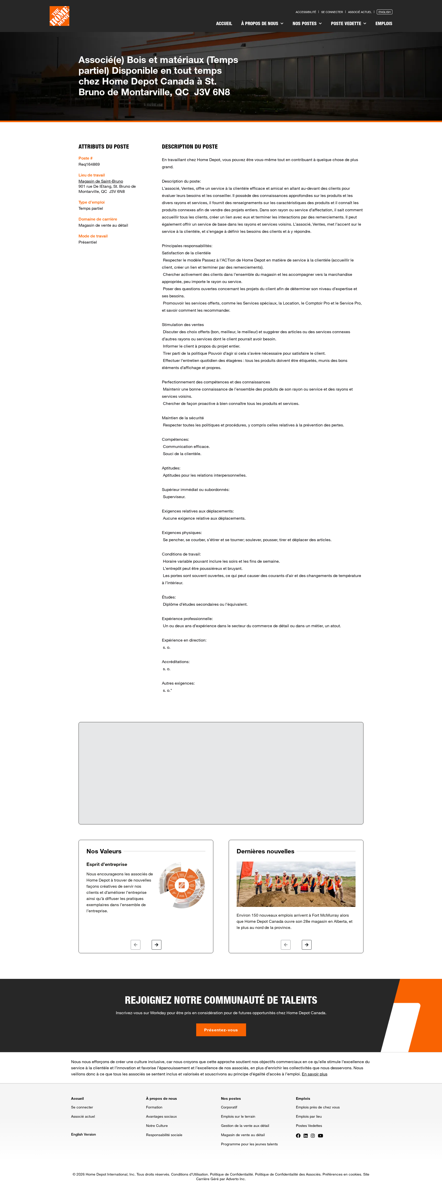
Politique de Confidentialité (231, 1174)
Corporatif (229, 1107)
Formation (154, 1107)
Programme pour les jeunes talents (249, 1144)
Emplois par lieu (309, 1116)
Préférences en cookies (342, 1174)
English (385, 12)
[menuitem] (224, 24)
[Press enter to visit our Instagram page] (313, 1135)
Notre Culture (157, 1125)
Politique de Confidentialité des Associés (288, 1174)
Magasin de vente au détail (243, 1135)
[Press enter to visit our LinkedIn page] (306, 1135)
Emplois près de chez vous (318, 1107)
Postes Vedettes (309, 1125)
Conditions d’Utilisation (189, 1174)
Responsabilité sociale (164, 1135)
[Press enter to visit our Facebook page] (298, 1135)
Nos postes (305, 23)
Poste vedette (346, 23)
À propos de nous (260, 23)
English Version (83, 1134)
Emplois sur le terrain (238, 1116)
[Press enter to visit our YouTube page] (320, 1135)
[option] (145, 888)
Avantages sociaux (161, 1116)
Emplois (383, 23)
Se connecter (332, 12)
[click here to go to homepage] (59, 16)
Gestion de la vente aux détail (245, 1125)
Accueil (224, 23)
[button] (135, 945)
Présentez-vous (221, 1029)
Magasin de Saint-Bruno (101, 181)
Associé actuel (360, 12)
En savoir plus (314, 1073)
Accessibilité (306, 12)
